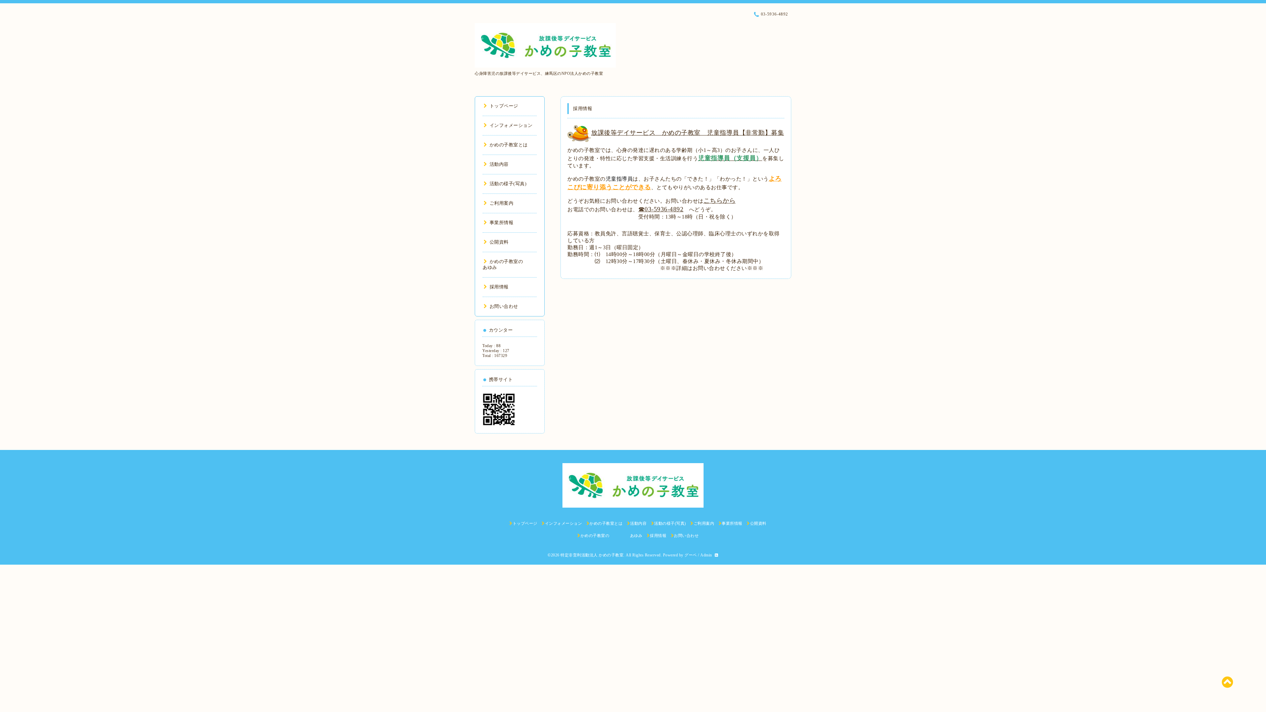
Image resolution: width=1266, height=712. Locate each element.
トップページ (504, 106)
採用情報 (499, 286)
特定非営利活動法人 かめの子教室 (591, 555)
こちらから (720, 200)
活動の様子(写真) (508, 183)
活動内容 (499, 164)
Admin (706, 555)
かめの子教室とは (509, 144)
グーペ (690, 555)
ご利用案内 (501, 203)
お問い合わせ (504, 306)
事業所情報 (501, 222)
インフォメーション (511, 125)
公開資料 (499, 242)
